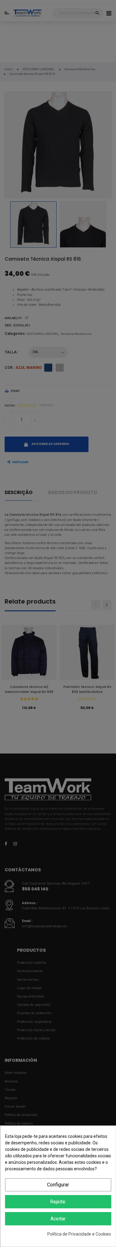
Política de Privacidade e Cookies (79, 1234)
